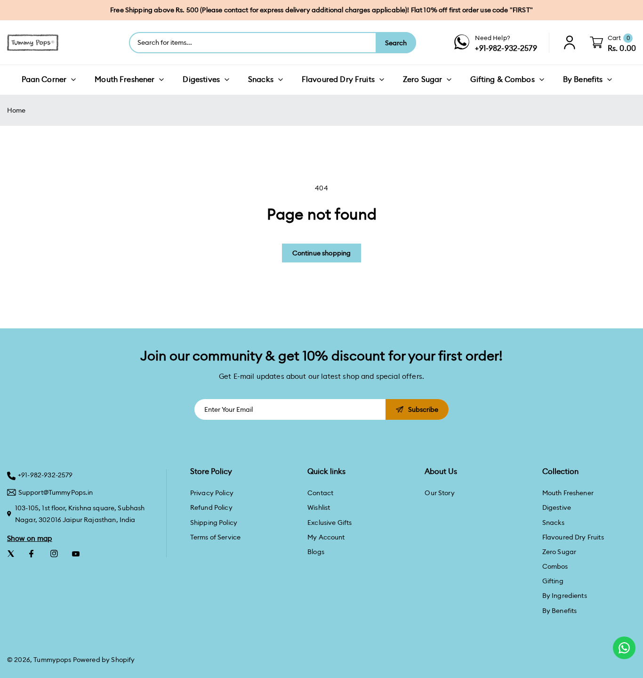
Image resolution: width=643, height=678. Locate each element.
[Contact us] (624, 648)
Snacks (553, 522)
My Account (326, 537)
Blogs (315, 551)
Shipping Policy (213, 522)
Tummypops (52, 659)
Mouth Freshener (568, 493)
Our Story (439, 493)
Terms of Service (215, 537)
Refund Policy (211, 507)
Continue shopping (321, 253)
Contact (320, 493)
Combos (555, 566)
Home (16, 110)
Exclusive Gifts (329, 522)
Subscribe (423, 409)
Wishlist (318, 507)
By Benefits (559, 610)
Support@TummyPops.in (55, 492)
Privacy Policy (211, 493)
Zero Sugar (559, 551)
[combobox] (252, 42)
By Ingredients (564, 595)
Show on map (29, 538)
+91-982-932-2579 (45, 475)
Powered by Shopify (104, 659)
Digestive (556, 507)
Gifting (552, 581)
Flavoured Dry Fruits (573, 537)
